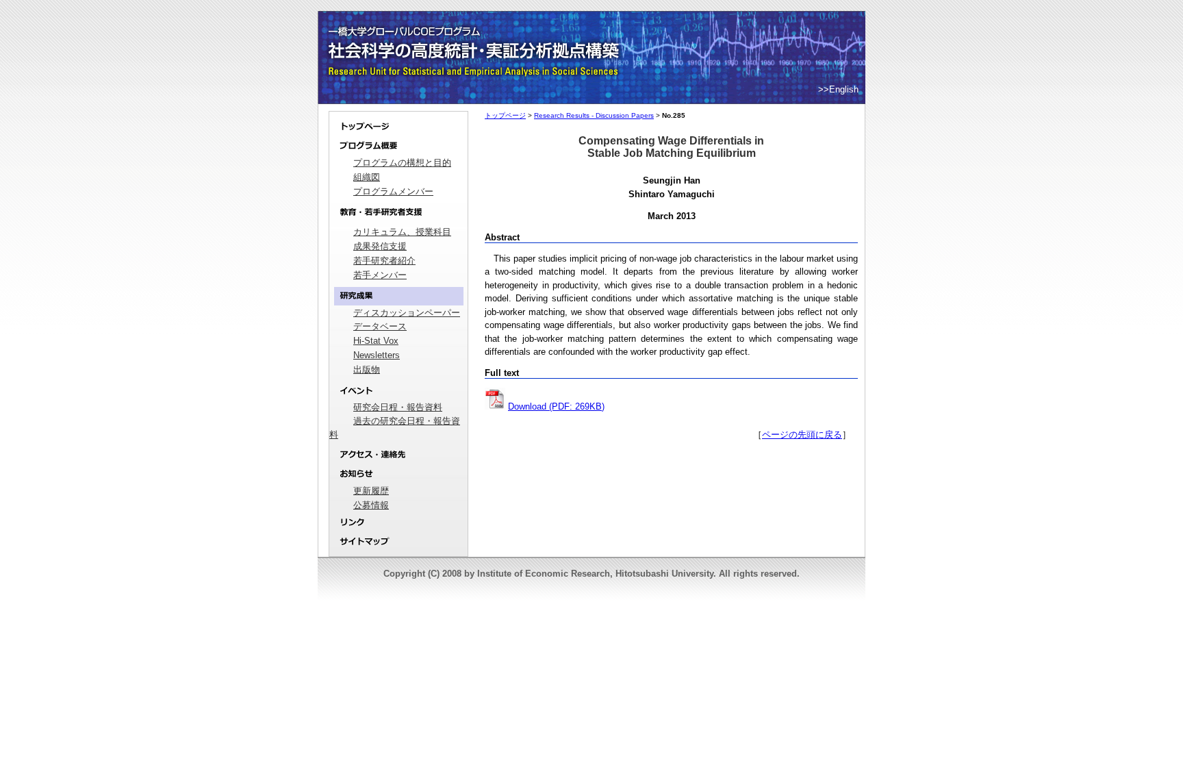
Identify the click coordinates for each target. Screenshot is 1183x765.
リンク (398, 523)
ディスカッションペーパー (406, 313)
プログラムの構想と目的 (402, 163)
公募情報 (371, 505)
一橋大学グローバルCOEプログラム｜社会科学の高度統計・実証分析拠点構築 (476, 34)
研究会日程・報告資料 (397, 407)
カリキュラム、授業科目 (402, 232)
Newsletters (376, 355)
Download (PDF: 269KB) (556, 406)
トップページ (398, 124)
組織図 (366, 177)
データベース (380, 326)
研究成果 (398, 296)
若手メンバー (380, 275)
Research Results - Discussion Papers (594, 115)
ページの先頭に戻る (802, 434)
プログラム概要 (398, 146)
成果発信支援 (380, 246)
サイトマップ (398, 544)
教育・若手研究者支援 (398, 212)
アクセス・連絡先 (398, 454)
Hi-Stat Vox (375, 341)
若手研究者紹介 (384, 260)
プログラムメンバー (393, 191)
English (843, 89)
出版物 (366, 369)
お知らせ (398, 474)
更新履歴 (371, 491)
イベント (398, 391)
